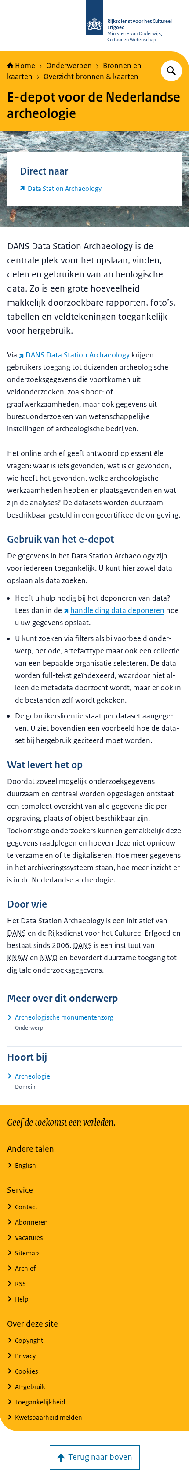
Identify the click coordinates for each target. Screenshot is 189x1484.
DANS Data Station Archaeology (77, 355)
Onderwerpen (69, 65)
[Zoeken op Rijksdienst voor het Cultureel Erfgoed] (171, 70)
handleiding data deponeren (117, 610)
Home (25, 65)
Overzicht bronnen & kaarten (91, 76)
